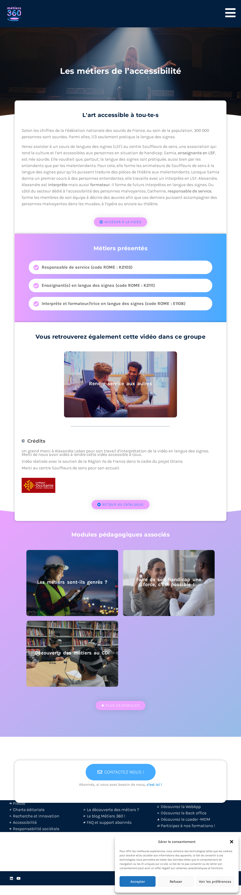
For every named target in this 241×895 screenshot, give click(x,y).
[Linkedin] (11, 878)
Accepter (137, 881)
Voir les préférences (215, 881)
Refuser (176, 881)
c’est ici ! (154, 784)
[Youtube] (18, 878)
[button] (231, 841)
